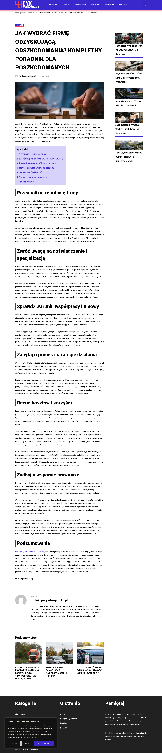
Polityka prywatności (68, 718)
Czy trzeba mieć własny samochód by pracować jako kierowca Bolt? (89, 670)
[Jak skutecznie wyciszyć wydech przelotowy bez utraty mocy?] (129, 119)
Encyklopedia (81, 5)
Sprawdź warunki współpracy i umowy (37, 163)
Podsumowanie (26, 181)
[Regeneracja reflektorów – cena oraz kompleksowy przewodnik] (129, 68)
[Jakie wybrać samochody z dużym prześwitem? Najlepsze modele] (129, 147)
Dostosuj (14, 743)
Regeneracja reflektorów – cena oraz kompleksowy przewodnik (128, 77)
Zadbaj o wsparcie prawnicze (33, 177)
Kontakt (63, 728)
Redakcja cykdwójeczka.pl (27, 76)
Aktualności (54, 5)
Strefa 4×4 (109, 5)
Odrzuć (27, 743)
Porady (67, 5)
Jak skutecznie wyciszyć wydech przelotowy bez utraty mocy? (127, 129)
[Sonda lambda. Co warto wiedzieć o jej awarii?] (129, 95)
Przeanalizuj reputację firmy (32, 154)
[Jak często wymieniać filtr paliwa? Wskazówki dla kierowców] (129, 40)
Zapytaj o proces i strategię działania (37, 167)
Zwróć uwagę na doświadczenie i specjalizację (41, 158)
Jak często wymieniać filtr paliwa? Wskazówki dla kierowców (128, 49)
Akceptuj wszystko (44, 743)
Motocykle (96, 5)
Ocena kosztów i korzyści (31, 172)
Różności (123, 5)
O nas (62, 714)
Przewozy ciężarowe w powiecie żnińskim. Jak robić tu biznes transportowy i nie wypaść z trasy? (27, 673)
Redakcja (63, 723)
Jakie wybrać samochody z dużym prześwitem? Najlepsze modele (128, 156)
